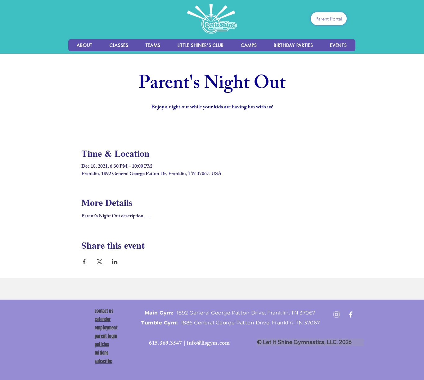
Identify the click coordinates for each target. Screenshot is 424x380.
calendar (103, 319)
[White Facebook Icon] (351, 314)
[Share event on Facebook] (84, 261)
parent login (106, 335)
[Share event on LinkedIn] (115, 261)
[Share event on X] (99, 261)
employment (106, 327)
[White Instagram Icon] (336, 314)
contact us (104, 310)
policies (102, 344)
